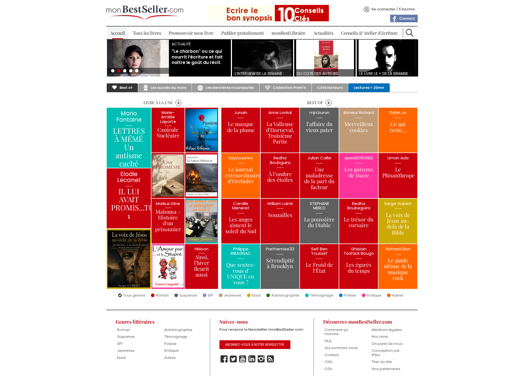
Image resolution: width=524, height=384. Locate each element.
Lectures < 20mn (369, 87)
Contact (331, 354)
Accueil (117, 33)
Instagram (261, 359)
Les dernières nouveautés (230, 87)
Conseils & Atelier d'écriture (369, 33)
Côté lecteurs (330, 87)
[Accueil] (144, 13)
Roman (162, 295)
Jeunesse (232, 295)
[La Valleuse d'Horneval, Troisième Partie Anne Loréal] (201, 175)
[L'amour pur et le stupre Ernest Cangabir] (167, 266)
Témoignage (321, 295)
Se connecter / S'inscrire (393, 9)
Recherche (409, 33)
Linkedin (252, 359)
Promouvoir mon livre (191, 33)
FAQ (328, 341)
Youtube (243, 359)
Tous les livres (147, 33)
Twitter (233, 359)
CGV (328, 368)
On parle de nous (387, 343)
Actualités (323, 33)
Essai (256, 295)
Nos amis (380, 336)
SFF (210, 295)
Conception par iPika (386, 352)
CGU (328, 361)
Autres (397, 295)
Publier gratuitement (242, 33)
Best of (126, 87)
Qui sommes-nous (341, 347)
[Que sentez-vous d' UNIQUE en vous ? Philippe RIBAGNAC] (201, 221)
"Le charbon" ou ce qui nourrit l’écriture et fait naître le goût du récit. (197, 57)
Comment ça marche (336, 332)
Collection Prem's (289, 87)
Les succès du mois (168, 87)
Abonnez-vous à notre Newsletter (254, 344)
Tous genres (134, 295)
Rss (270, 359)
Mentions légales (387, 329)
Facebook (224, 359)
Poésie (350, 295)
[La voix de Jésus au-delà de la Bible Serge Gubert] (129, 259)
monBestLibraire (288, 33)
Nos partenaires (386, 368)
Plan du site (382, 361)
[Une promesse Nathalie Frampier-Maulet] (167, 175)
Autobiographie (285, 295)
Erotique (374, 295)
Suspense (188, 295)
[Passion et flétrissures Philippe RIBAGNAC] (201, 130)
